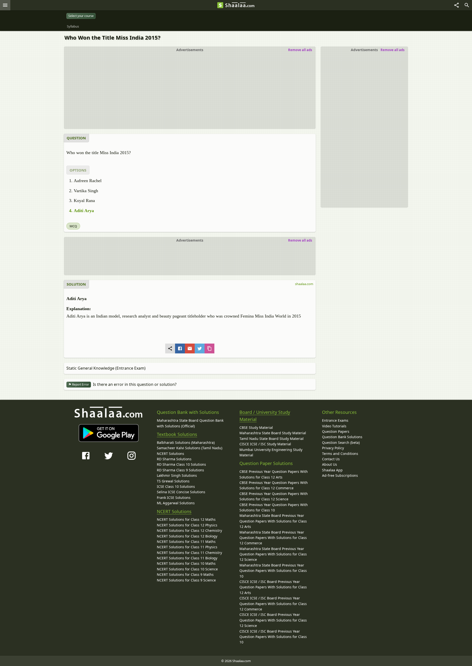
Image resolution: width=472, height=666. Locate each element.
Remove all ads (392, 50)
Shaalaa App (332, 470)
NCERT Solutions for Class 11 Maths (186, 541)
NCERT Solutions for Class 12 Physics (187, 525)
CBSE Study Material (256, 427)
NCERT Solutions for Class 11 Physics (187, 547)
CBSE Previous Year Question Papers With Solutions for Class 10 (273, 507)
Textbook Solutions (177, 434)
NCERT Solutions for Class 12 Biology (187, 536)
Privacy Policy (333, 448)
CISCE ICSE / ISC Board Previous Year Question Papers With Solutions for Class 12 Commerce (273, 603)
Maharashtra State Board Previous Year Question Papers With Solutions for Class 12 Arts (273, 521)
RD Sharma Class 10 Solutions (181, 464)
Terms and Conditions (340, 453)
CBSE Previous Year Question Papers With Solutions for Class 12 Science (273, 496)
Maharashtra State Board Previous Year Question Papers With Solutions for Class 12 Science (273, 554)
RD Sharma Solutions (174, 459)
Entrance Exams (335, 420)
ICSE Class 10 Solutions (176, 486)
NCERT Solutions (170, 453)
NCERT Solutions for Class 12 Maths (186, 519)
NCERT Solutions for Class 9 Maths (185, 574)
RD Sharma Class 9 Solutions (180, 470)
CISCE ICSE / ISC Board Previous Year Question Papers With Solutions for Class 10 (273, 637)
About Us (329, 464)
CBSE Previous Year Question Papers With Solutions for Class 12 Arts (273, 474)
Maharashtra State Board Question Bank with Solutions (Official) (190, 423)
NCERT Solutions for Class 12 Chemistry (189, 530)
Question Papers (335, 431)
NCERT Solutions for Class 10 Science (187, 569)
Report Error (80, 384)
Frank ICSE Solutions (174, 497)
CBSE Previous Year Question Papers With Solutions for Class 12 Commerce (273, 485)
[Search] (467, 5)
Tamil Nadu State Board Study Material (271, 438)
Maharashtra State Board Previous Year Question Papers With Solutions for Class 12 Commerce (273, 538)
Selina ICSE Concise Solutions (181, 492)
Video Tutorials (334, 426)
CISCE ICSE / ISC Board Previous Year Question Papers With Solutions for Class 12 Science (273, 620)
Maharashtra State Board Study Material (272, 433)
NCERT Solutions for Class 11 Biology (187, 558)
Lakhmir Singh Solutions (177, 475)
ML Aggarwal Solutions (176, 503)
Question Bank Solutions (342, 436)
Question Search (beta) (341, 442)
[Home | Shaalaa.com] (220, 5)
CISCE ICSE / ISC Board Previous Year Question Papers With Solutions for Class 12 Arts (273, 587)
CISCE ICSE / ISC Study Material (265, 444)
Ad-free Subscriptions (340, 475)
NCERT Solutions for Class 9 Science (186, 580)
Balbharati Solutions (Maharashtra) (186, 442)
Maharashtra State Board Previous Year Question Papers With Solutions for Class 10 (273, 571)
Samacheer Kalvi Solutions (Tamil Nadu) (189, 448)
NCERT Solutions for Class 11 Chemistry (189, 552)
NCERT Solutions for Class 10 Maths (186, 563)
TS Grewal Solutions (173, 481)
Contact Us (331, 459)
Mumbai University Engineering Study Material (270, 452)
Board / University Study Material (264, 415)
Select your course (81, 16)
